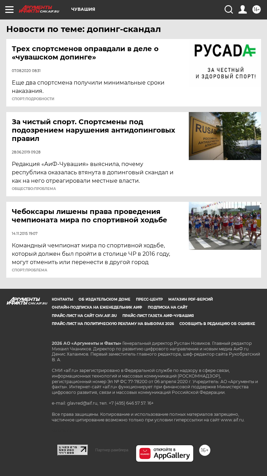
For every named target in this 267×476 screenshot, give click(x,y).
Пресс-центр (149, 299)
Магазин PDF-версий (190, 299)
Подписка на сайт (167, 307)
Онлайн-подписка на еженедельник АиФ (97, 307)
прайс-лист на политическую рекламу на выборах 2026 (113, 324)
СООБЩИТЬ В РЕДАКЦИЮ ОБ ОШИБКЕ (217, 324)
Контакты (62, 299)
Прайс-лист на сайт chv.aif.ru (84, 316)
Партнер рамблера (111, 450)
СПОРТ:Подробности (33, 99)
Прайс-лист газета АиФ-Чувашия (158, 316)
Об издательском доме (104, 299)
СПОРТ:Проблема (29, 270)
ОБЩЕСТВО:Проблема (34, 189)
